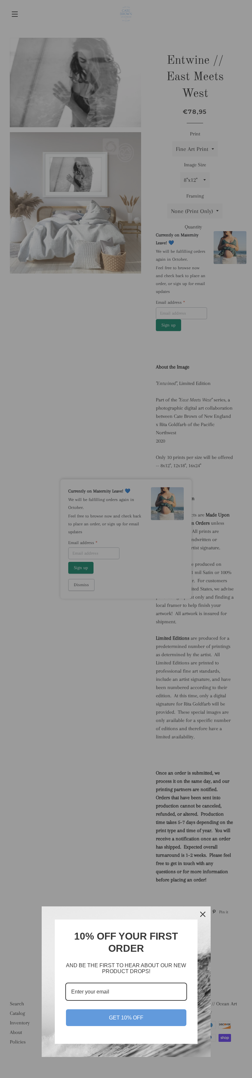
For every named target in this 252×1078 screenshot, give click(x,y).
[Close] (203, 914)
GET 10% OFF (126, 1017)
